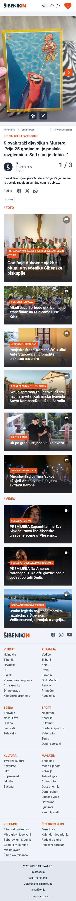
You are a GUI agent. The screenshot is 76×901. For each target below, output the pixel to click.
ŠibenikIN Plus (53, 824)
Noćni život (11, 718)
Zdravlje (47, 771)
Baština (9, 786)
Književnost (11, 776)
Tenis (45, 738)
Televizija (10, 733)
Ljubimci (47, 807)
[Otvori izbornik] (67, 5)
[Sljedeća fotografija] (69, 72)
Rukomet (47, 723)
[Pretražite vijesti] (52, 6)
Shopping (48, 761)
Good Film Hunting (16, 845)
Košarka (47, 718)
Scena (8, 707)
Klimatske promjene (17, 695)
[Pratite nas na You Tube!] (69, 634)
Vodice (46, 654)
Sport (46, 707)
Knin (45, 665)
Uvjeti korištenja (38, 877)
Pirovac (47, 685)
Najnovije (10, 654)
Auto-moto (49, 781)
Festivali (9, 728)
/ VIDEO (9, 499)
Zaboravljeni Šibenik (17, 839)
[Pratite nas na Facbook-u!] (53, 635)
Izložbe (8, 781)
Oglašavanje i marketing (38, 883)
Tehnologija (49, 776)
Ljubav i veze (50, 797)
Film (6, 771)
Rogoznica (49, 695)
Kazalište (10, 766)
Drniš (45, 670)
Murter (9, 199)
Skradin (47, 675)
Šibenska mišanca (16, 855)
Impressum (38, 871)
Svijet (7, 675)
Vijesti (9, 649)
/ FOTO (9, 208)
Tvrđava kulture (14, 761)
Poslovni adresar (53, 845)
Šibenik (8, 659)
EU (5, 670)
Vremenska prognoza (18, 680)
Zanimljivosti (28, 130)
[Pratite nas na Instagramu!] (61, 635)
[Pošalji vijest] (58, 6)
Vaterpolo (48, 733)
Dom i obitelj (50, 791)
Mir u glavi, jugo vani (17, 834)
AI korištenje (38, 889)
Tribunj (46, 659)
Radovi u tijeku (51, 839)
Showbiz (9, 713)
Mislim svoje (12, 850)
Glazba (8, 723)
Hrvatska (9, 665)
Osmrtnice (48, 829)
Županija (49, 649)
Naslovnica (9, 130)
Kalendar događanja (55, 834)
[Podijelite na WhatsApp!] (35, 191)
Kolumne (11, 824)
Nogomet (48, 713)
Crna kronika (12, 685)
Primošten (48, 690)
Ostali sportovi (51, 743)
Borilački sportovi (53, 728)
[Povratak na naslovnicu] (22, 5)
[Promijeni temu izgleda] (45, 5)
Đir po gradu (12, 690)
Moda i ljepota (51, 766)
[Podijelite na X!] (27, 191)
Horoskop (48, 802)
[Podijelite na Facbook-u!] (19, 191)
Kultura (10, 755)
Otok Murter (50, 680)
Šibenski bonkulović (17, 829)
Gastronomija (51, 786)
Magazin (48, 755)
